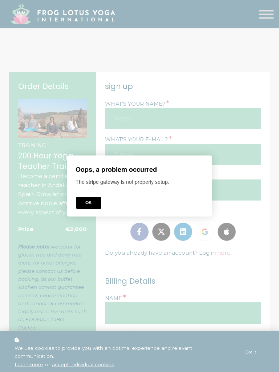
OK (88, 202)
